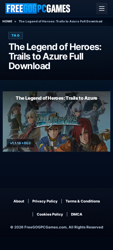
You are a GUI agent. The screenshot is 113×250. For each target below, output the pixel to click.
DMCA (76, 214)
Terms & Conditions (83, 201)
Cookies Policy (50, 214)
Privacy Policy (45, 201)
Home (7, 21)
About (18, 201)
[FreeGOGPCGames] (38, 8)
